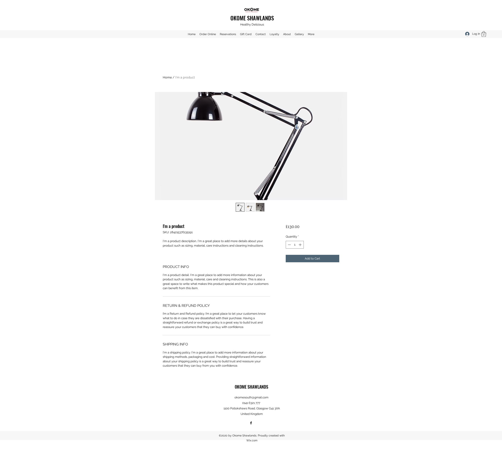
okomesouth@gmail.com (251, 397)
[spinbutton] (294, 244)
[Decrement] (289, 244)
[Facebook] (251, 423)
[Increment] (300, 244)
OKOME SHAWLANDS (252, 18)
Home (167, 77)
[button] (483, 34)
